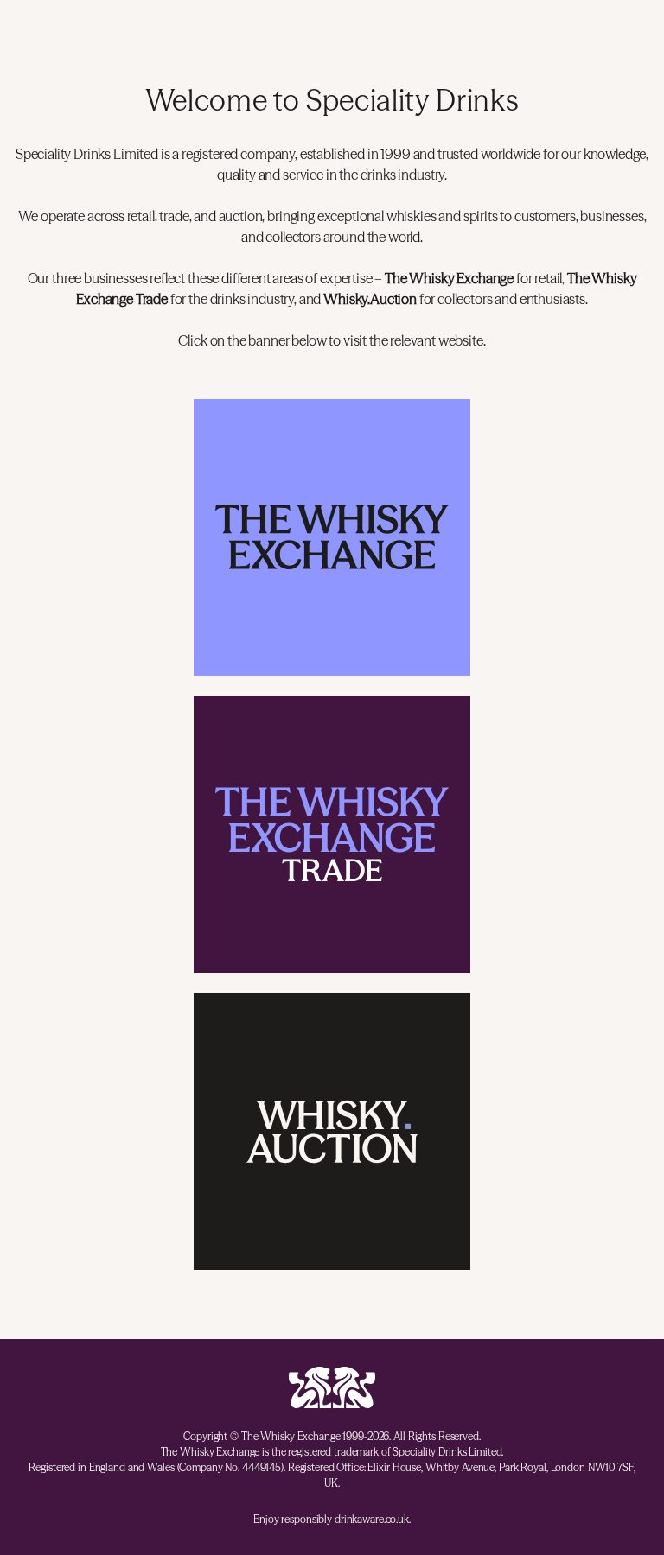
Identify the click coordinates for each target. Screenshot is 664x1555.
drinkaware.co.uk (372, 1519)
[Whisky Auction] (332, 1131)
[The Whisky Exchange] (332, 537)
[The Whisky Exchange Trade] (332, 834)
